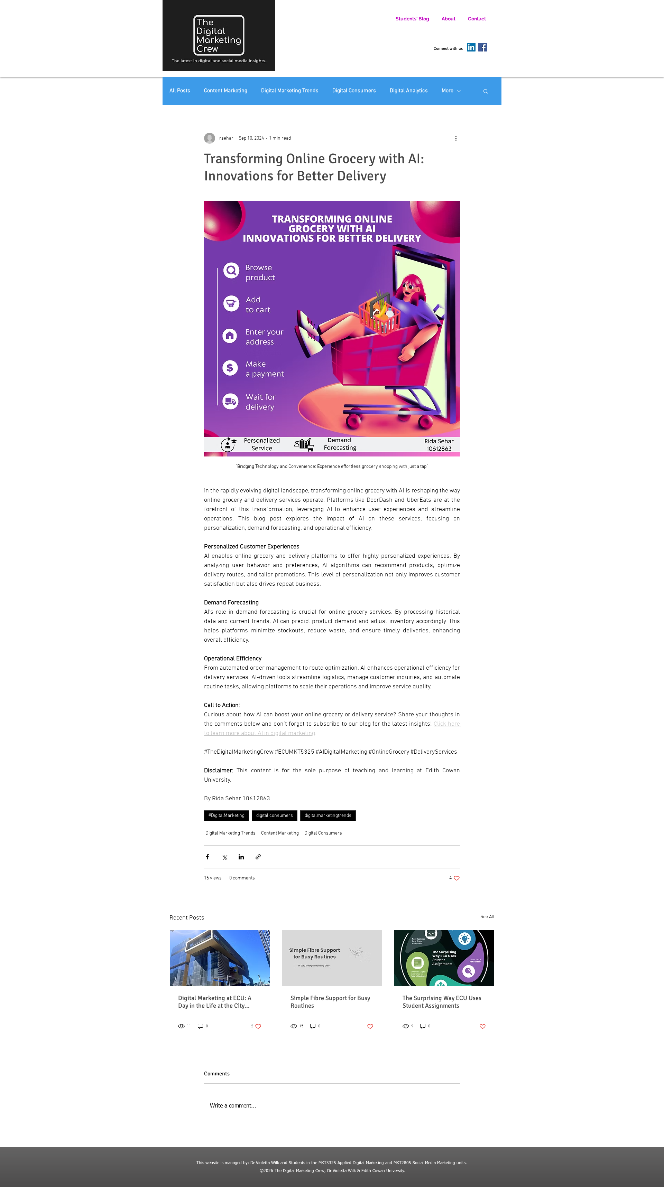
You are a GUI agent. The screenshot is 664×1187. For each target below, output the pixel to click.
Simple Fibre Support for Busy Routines (330, 1001)
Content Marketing (225, 90)
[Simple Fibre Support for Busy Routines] (332, 958)
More (447, 90)
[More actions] (456, 138)
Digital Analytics (409, 90)
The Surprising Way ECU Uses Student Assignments (442, 1001)
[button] (485, 91)
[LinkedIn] (471, 47)
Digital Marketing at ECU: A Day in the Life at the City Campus (214, 1001)
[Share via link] (258, 857)
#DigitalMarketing (227, 816)
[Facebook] (482, 47)
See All (487, 917)
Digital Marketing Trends (290, 90)
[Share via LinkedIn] (241, 857)
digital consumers (274, 816)
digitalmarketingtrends (328, 816)
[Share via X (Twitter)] (224, 857)
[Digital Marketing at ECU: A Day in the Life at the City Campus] (220, 958)
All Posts (179, 90)
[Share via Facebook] (207, 857)
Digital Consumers (354, 90)
